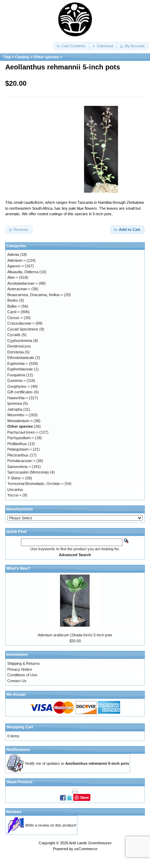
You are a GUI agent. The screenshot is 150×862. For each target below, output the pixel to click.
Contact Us (17, 681)
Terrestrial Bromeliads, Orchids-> (35, 484)
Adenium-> (16, 260)
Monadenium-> (19, 421)
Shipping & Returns (23, 663)
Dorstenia (15, 352)
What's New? (18, 568)
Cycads (14, 335)
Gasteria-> (16, 380)
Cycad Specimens (22, 329)
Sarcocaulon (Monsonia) (28, 472)
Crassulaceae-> (21, 323)
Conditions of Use (22, 675)
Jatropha (14, 409)
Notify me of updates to (77, 763)
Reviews (14, 812)
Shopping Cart (19, 727)
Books (12, 300)
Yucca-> (14, 495)
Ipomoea (14, 403)
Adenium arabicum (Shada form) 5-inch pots (75, 635)
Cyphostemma (19, 340)
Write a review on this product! (50, 825)
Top (7, 57)
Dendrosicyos (19, 346)
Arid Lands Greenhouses (90, 843)
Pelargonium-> (19, 449)
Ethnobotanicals (20, 357)
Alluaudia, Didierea (22, 272)
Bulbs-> (13, 306)
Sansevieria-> (19, 467)
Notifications (18, 749)
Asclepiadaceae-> (22, 283)
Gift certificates (20, 392)
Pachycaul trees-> (22, 432)
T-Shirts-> (15, 478)
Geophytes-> (18, 386)
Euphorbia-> (17, 363)
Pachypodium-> (20, 438)
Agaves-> (15, 266)
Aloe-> (12, 277)
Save (84, 797)
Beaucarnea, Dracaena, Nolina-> (35, 295)
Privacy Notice (19, 669)
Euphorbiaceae (20, 369)
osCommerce (85, 849)
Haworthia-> (17, 398)
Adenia (13, 254)
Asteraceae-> (18, 289)
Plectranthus (18, 455)
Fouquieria (16, 375)
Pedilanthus (17, 444)
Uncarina (15, 489)
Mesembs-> (17, 415)
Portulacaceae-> (21, 461)
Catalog (22, 57)
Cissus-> (15, 318)
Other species (46, 57)
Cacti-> (13, 312)
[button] (71, 46)
